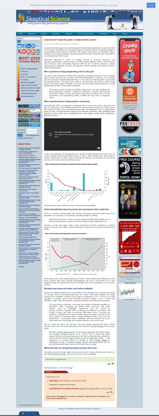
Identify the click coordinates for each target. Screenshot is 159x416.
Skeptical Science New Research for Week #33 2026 (29, 165)
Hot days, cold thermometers (28, 217)
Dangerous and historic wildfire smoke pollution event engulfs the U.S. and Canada (29, 233)
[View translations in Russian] (121, 12)
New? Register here (32, 135)
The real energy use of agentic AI (29, 168)
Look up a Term (30, 413)
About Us (79, 409)
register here (61, 398)
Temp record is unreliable (29, 85)
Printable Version (50, 368)
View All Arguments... (28, 96)
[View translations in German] (69, 12)
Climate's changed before (29, 68)
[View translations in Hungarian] (77, 12)
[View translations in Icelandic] (81, 12)
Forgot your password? (25, 138)
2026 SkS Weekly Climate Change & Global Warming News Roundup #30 (29, 221)
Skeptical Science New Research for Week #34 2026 (29, 148)
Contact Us (96, 409)
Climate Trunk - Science (26, 155)
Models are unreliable (28, 82)
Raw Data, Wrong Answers (27, 157)
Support (124, 34)
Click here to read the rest (55, 359)
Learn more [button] (113, 5)
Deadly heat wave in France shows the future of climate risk (29, 257)
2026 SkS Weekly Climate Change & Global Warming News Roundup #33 (29, 161)
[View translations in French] (65, 12)
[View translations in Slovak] (125, 12)
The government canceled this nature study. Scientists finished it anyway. (29, 210)
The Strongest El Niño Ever (27, 237)
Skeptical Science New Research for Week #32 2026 (29, 186)
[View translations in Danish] (49, 12)
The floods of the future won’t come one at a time (29, 177)
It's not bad (24, 74)
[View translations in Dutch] (53, 12)
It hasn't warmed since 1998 (30, 90)
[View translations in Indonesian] (85, 12)
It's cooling (24, 79)
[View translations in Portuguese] (117, 12)
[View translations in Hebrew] (73, 12)
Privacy (87, 409)
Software (44, 34)
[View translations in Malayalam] (105, 12)
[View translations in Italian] (89, 12)
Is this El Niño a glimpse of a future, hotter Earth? (28, 152)
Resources (56, 34)
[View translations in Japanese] (93, 12)
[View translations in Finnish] (61, 12)
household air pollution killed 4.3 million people (70, 62)
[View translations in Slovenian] (129, 12)
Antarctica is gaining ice (29, 93)
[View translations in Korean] (97, 12)
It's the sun (24, 71)
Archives (21, 266)
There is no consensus (28, 77)
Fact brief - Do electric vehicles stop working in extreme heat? (29, 253)
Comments (68, 34)
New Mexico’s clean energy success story (27, 189)
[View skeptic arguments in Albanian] (34, 12)
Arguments (31, 34)
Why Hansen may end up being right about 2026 (29, 197)
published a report (100, 48)
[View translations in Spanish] (133, 12)
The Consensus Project (86, 34)
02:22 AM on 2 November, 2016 (73, 381)
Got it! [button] (151, 5)
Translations (103, 34)
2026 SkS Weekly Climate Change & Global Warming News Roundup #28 (29, 262)
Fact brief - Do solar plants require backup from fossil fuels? (29, 214)
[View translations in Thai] (140, 12)
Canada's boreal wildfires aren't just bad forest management (29, 229)
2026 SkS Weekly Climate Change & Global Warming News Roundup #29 (29, 240)
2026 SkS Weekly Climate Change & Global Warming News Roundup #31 (29, 201)
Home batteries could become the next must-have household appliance (30, 249)
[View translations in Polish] (113, 12)
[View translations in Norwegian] (109, 12)
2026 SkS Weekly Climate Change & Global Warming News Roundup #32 (29, 182)
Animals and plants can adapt (30, 88)
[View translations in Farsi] (57, 12)
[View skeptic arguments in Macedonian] (101, 12)
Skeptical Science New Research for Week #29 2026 (29, 245)
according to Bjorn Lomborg (86, 215)
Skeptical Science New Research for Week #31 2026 (29, 205)
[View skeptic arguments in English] (30, 12)
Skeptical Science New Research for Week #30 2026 (29, 225)
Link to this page (66, 368)
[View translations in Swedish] (137, 12)
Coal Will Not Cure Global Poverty (64, 388)
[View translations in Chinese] (38, 12)
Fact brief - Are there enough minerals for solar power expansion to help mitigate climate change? (28, 173)
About (115, 34)
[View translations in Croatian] (41, 12)
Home (21, 34)
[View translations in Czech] (45, 12)
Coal (59, 301)
